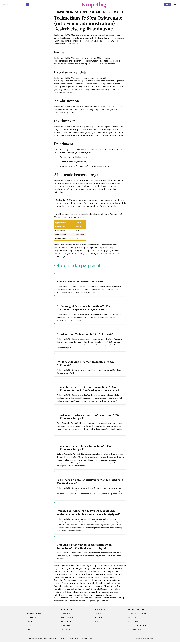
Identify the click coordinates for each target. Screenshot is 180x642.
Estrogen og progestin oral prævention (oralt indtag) (85, 583)
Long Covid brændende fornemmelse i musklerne (88, 577)
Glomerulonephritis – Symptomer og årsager (73, 574)
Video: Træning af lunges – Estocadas (92, 565)
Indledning (59, 595)
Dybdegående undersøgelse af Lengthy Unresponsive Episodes (91, 592)
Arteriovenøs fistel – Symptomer (103, 571)
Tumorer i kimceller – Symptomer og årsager (84, 595)
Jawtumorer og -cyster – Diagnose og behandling (86, 600)
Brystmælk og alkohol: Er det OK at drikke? (96, 568)
